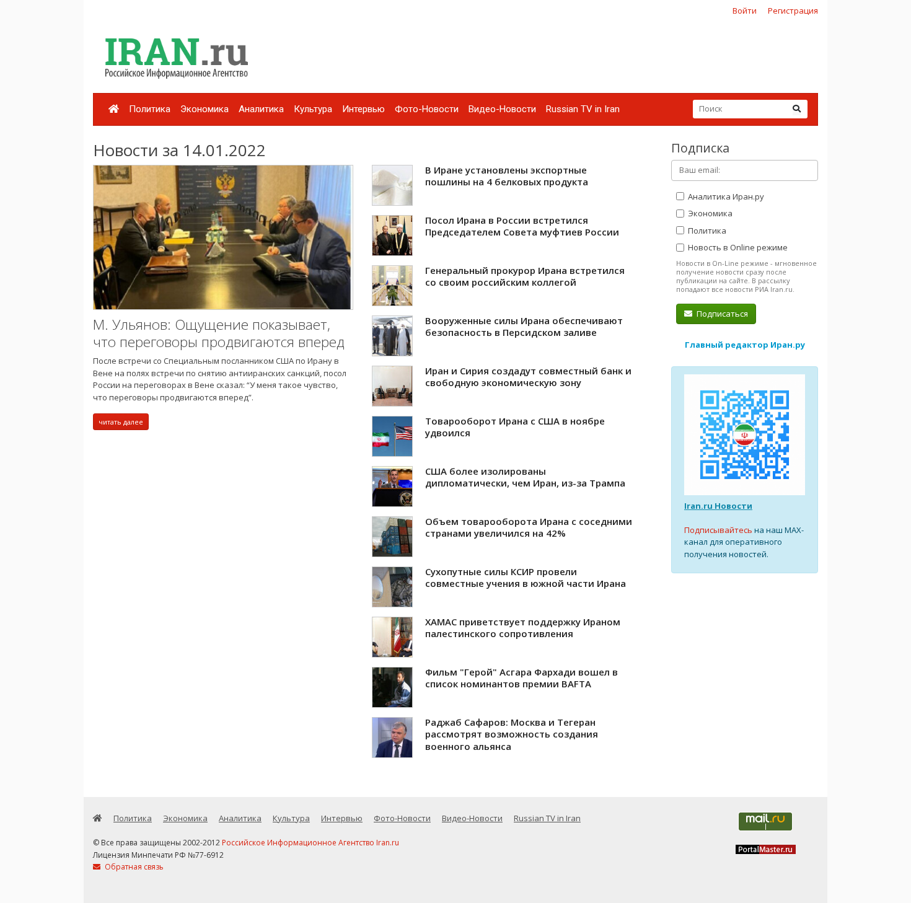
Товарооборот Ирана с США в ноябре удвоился (515, 427)
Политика (149, 109)
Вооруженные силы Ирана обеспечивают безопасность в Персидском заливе (524, 326)
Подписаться (721, 313)
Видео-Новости (502, 109)
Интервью (363, 109)
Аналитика (261, 109)
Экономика (204, 109)
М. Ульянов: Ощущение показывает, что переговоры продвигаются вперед (219, 333)
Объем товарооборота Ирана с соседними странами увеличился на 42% (528, 527)
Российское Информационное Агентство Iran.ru (310, 842)
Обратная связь (133, 866)
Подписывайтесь (718, 529)
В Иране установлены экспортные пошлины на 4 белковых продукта (506, 176)
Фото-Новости (427, 109)
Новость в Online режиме (737, 247)
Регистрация (793, 10)
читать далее (121, 421)
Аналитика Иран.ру (725, 196)
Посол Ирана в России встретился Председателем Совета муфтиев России (522, 226)
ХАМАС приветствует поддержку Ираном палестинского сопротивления (522, 627)
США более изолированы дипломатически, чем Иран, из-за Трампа (525, 477)
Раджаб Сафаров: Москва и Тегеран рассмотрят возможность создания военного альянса (511, 734)
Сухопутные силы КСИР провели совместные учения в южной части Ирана (525, 577)
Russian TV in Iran (583, 109)
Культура (313, 109)
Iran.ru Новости (718, 505)
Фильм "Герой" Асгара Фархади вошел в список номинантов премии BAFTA (521, 678)
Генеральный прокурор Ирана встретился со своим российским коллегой (525, 276)
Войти (745, 10)
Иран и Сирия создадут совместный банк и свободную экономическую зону (528, 376)
